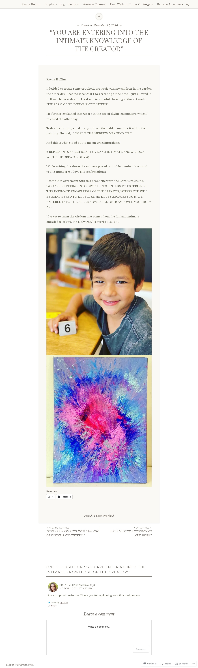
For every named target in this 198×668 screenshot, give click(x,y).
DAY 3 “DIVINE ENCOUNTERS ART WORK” (131, 532)
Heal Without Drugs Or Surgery (131, 4)
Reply (53, 606)
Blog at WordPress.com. (20, 664)
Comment (141, 649)
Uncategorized (105, 516)
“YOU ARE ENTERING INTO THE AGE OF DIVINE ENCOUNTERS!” (72, 532)
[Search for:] (188, 4)
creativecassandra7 (74, 585)
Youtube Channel (94, 4)
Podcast (74, 4)
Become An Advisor (170, 4)
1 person (64, 603)
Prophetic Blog (55, 4)
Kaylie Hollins (31, 4)
